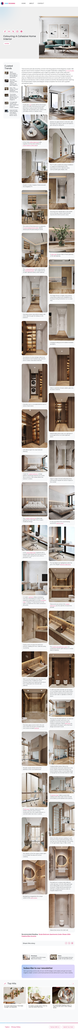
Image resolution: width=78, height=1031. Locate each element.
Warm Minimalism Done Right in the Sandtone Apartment (13, 74)
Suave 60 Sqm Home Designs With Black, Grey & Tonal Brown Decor (14, 112)
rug (30, 104)
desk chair (32, 552)
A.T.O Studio (70, 70)
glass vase (54, 254)
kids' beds (67, 723)
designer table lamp (65, 564)
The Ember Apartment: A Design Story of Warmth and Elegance (14, 97)
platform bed (59, 523)
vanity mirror (33, 898)
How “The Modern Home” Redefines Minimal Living (14, 90)
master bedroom (33, 474)
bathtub (37, 728)
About (31, 3)
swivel (28, 552)
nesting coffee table (31, 145)
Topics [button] (7, 1027)
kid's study (27, 809)
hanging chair (54, 795)
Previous (69, 983)
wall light (31, 597)
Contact (41, 3)
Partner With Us (54, 1027)
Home (23, 3)
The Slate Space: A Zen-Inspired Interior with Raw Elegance (14, 82)
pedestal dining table (32, 228)
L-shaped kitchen (29, 269)
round (24, 145)
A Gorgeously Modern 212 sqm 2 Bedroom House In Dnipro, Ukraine (14, 105)
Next (73, 983)
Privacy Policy (15, 1027)
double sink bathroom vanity (59, 647)
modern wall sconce (30, 518)
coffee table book (34, 142)
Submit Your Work (68, 1027)
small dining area (29, 270)
